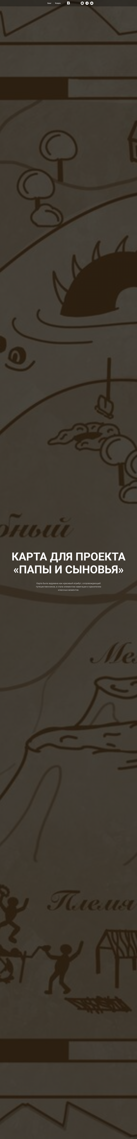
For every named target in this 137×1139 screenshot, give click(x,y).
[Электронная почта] (91, 3)
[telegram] (87, 3)
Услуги (57, 3)
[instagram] (82, 3)
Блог (49, 3)
